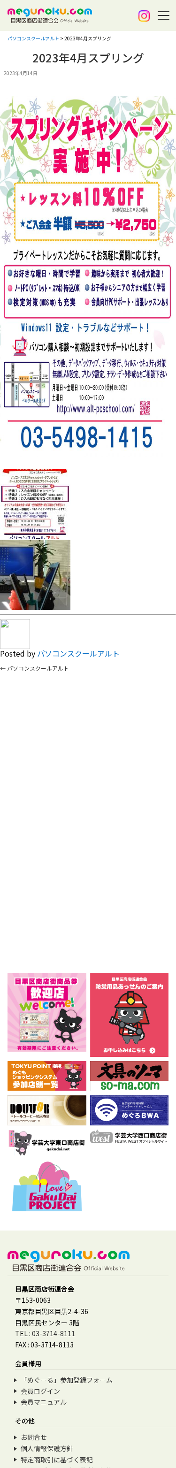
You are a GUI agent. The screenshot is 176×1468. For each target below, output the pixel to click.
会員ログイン (40, 1391)
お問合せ (34, 1437)
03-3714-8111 (53, 1333)
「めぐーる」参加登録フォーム (67, 1379)
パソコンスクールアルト (78, 653)
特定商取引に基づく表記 (57, 1459)
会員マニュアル (44, 1402)
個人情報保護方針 (47, 1448)
